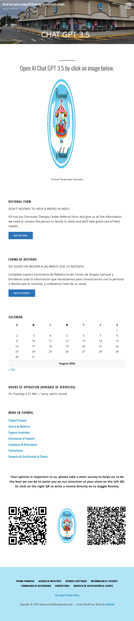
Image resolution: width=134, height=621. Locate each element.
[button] (129, 6)
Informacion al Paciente (21, 438)
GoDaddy (109, 604)
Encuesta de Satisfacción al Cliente (28, 456)
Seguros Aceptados (19, 432)
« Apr (12, 369)
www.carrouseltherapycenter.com (33, 4)
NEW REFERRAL (21, 235)
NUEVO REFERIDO (22, 293)
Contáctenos (15, 450)
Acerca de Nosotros (19, 426)
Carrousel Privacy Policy (67, 595)
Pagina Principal (17, 420)
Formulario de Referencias (22, 444)
